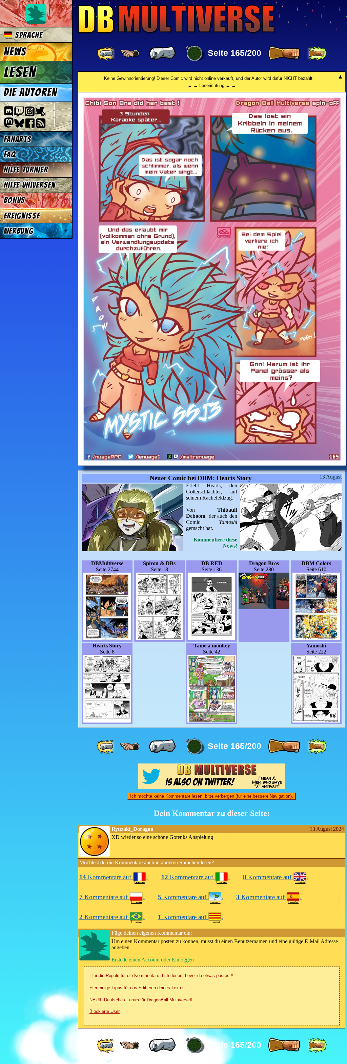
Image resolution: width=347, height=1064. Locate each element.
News (15, 52)
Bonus (14, 200)
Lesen (20, 72)
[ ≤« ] (129, 53)
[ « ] (162, 53)
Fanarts (18, 139)
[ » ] (284, 53)
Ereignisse (22, 216)
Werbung (19, 231)
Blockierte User (104, 1011)
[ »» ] (317, 53)
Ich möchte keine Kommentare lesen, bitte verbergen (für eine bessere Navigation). (211, 796)
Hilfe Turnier (26, 169)
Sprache (27, 35)
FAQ (10, 154)
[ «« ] (107, 53)
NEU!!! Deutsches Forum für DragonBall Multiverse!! (140, 999)
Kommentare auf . (113, 877)
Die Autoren (30, 92)
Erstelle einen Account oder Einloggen (152, 959)
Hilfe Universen (30, 185)
